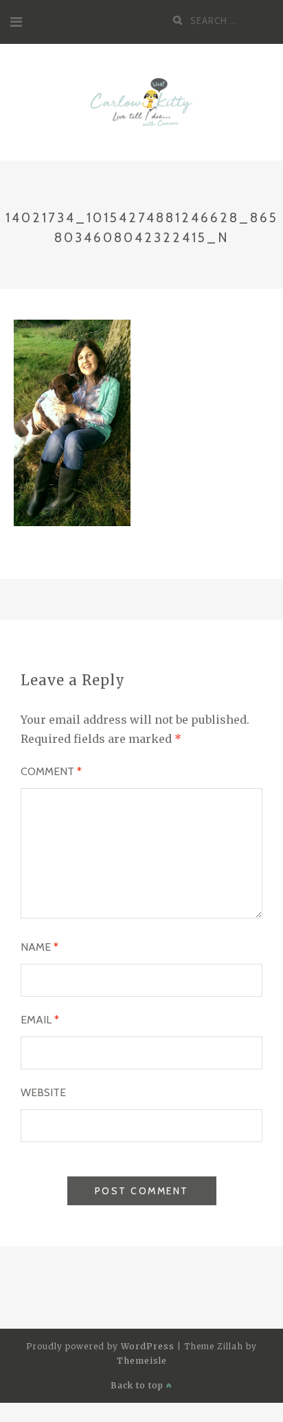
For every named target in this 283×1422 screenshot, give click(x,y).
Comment (51, 771)
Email (40, 1019)
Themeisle (142, 1360)
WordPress (147, 1346)
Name (39, 946)
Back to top (138, 1385)
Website (43, 1092)
